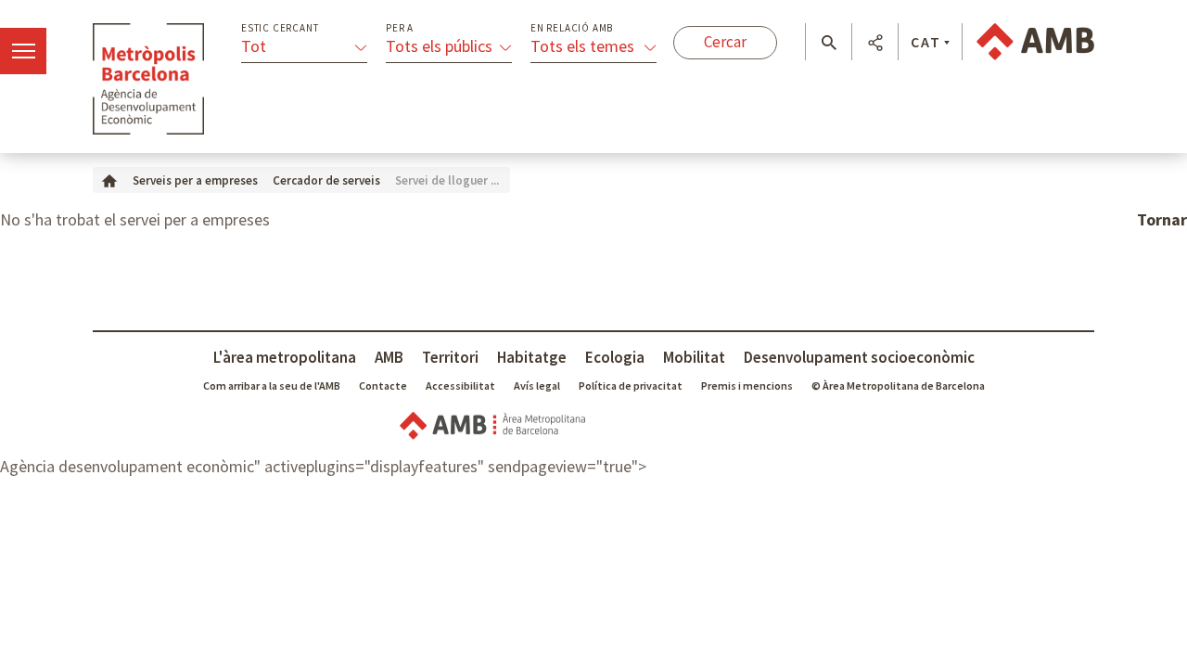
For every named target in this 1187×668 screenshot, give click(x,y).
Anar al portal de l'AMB (1035, 41)
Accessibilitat (460, 385)
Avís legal (537, 385)
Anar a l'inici (148, 79)
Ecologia (615, 357)
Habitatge (532, 357)
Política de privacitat (631, 385)
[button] (828, 42)
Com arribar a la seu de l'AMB (271, 385)
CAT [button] (926, 41)
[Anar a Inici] (109, 179)
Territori (450, 357)
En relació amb (571, 28)
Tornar (1162, 219)
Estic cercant (279, 28)
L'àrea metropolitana (284, 357)
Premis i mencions (747, 385)
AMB (389, 357)
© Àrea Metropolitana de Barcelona (898, 385)
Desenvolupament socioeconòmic (859, 357)
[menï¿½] (23, 51)
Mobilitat (694, 357)
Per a (400, 28)
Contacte (383, 385)
